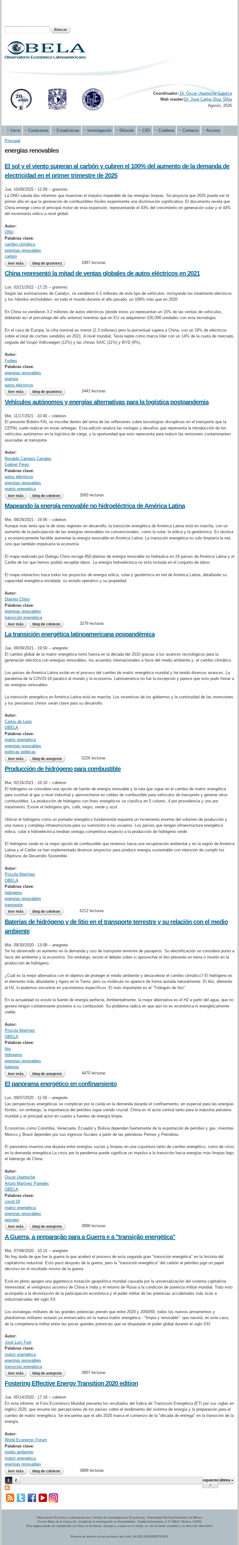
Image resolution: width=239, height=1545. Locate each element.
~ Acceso (211, 130)
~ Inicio (13, 130)
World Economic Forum (26, 1439)
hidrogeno (13, 892)
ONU (9, 232)
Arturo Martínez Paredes (27, 1183)
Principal (12, 140)
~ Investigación (97, 130)
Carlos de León (18, 721)
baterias (12, 1066)
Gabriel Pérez (17, 464)
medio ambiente (19, 1452)
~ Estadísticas (66, 130)
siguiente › (210, 1482)
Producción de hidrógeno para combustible (63, 768)
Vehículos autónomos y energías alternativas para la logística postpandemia (107, 402)
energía (11, 378)
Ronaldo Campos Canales (28, 458)
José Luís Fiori (18, 1342)
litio (8, 1048)
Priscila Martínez (20, 874)
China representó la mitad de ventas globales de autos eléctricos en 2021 (102, 273)
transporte (14, 904)
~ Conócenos (37, 130)
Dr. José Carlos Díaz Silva (208, 99)
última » (226, 1480)
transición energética (23, 617)
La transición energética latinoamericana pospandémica (80, 634)
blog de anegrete (47, 759)
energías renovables (23, 250)
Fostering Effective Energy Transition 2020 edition (71, 1383)
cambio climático (20, 244)
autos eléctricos (19, 385)
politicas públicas (20, 751)
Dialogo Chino (17, 599)
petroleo (12, 1219)
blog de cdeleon (46, 496)
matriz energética (20, 488)
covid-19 (12, 1201)
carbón (11, 256)
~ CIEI (144, 130)
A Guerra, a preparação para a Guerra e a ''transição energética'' (90, 1236)
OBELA (11, 727)
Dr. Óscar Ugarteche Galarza (205, 93)
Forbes (11, 360)
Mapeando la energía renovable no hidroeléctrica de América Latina (95, 505)
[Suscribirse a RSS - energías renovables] (7, 1487)
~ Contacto (189, 130)
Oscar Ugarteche (20, 1177)
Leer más (17, 264)
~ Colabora (164, 130)
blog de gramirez (47, 263)
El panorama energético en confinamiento (61, 1083)
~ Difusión (125, 130)
